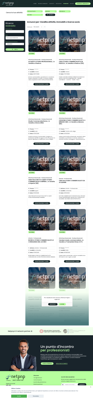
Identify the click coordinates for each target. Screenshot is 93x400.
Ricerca (51, 14)
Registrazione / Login (41, 84)
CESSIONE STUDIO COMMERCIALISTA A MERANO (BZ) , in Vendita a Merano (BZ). (72, 121)
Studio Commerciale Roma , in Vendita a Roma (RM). (40, 121)
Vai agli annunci (38, 377)
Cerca (16, 49)
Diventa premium (47, 363)
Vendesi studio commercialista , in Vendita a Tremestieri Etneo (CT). (71, 240)
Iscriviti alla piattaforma (40, 382)
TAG (6, 35)
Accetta (19, 396)
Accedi (62, 304)
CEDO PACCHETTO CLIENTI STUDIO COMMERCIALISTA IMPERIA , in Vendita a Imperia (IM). (41, 180)
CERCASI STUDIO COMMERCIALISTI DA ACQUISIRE (72, 180)
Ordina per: (29, 27)
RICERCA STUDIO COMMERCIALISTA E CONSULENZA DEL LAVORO (41, 240)
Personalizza (36, 396)
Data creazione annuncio (12, 41)
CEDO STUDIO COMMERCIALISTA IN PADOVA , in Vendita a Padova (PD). (71, 61)
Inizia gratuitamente (61, 363)
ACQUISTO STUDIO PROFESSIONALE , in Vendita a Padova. (41, 61)
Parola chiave (9, 29)
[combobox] (15, 37)
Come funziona (38, 380)
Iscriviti (82, 384)
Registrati (53, 304)
